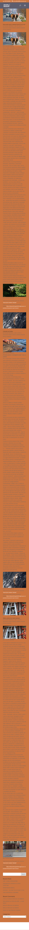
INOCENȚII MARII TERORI (9, 28)
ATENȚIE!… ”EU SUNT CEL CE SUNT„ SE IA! (13, 890)
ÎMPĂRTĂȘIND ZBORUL (9, 887)
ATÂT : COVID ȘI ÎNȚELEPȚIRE (10, 881)
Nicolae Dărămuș (8, 26)
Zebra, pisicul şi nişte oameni (11, 618)
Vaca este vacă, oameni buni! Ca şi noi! (14, 24)
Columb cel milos (8, 331)
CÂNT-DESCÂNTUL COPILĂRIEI (10, 892)
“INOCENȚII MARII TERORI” (10, 302)
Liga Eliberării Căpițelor (14, 910)
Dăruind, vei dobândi (18, 899)
